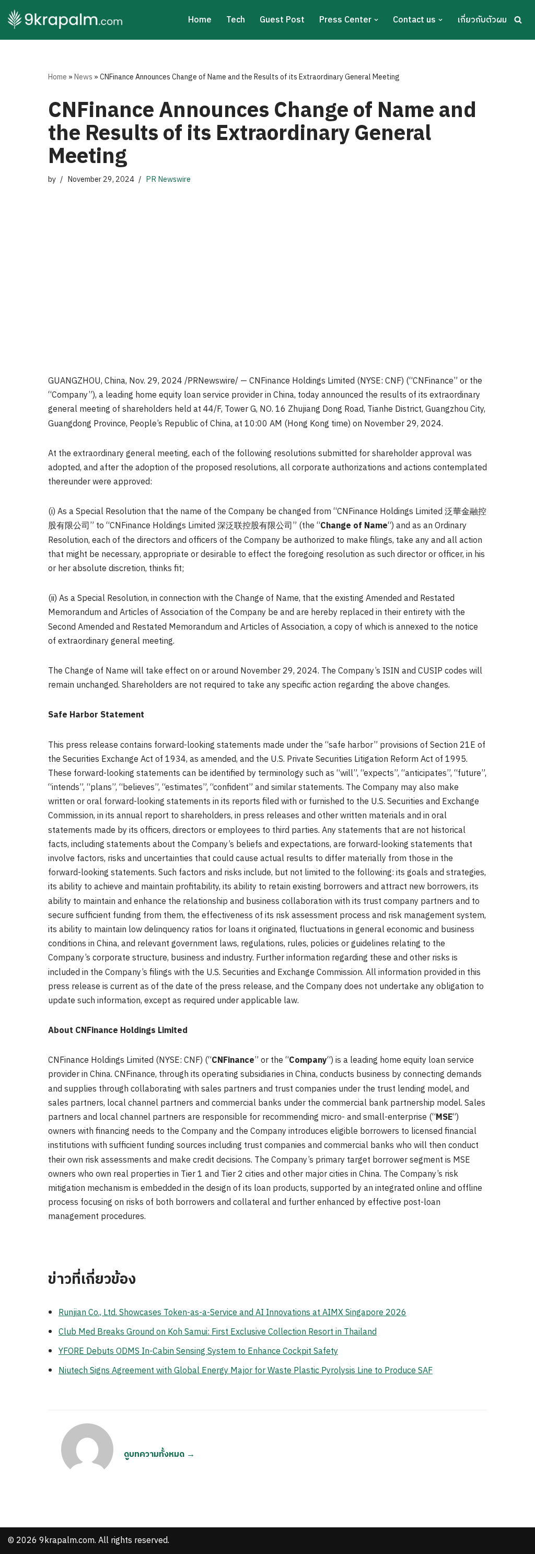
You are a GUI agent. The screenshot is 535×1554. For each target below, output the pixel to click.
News (83, 77)
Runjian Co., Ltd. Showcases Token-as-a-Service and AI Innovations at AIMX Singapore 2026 (232, 1313)
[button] (376, 20)
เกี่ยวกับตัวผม (482, 20)
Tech (235, 20)
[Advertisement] (267, 269)
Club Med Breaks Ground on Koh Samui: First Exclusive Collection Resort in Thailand (218, 1332)
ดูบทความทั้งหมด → (159, 1454)
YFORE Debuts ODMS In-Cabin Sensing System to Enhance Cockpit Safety (198, 1351)
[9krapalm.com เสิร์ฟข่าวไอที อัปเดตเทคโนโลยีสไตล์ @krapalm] (66, 19)
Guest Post (282, 20)
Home (200, 20)
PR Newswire (168, 179)
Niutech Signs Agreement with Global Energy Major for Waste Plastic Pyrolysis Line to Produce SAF (246, 1371)
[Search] (518, 20)
